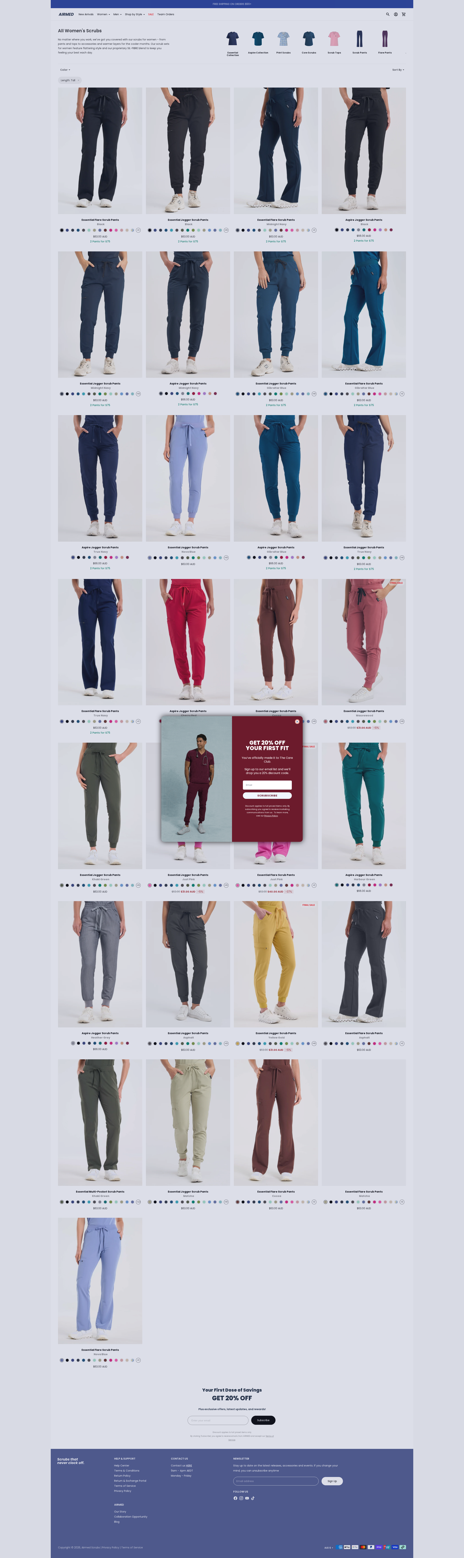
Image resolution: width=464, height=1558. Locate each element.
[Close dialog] (297, 721)
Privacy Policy (271, 815)
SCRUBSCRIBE (267, 795)
